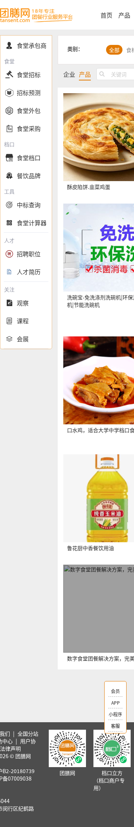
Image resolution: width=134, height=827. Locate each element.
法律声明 (10, 748)
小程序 (115, 714)
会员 (115, 691)
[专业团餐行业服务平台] (36, 14)
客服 (115, 726)
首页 (106, 14)
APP (115, 702)
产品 (124, 14)
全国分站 (27, 733)
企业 (69, 74)
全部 (114, 50)
